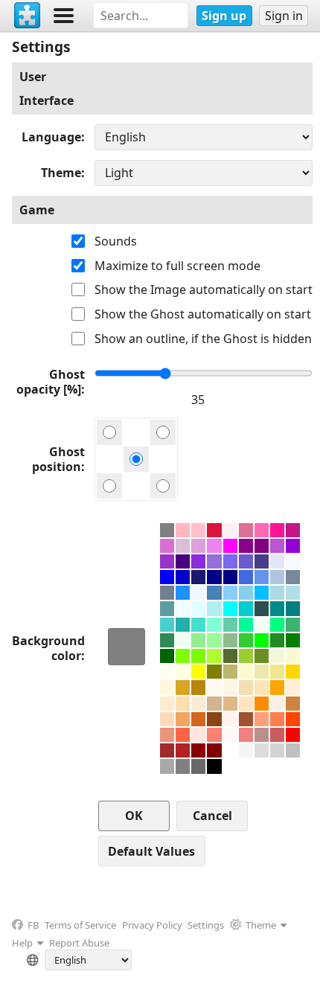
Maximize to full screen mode (177, 265)
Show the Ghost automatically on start (203, 314)
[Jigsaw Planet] (27, 15)
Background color (48, 648)
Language (51, 137)
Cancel (212, 815)
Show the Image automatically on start (204, 289)
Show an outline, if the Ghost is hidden (203, 338)
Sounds (116, 241)
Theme (61, 172)
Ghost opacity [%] (50, 381)
